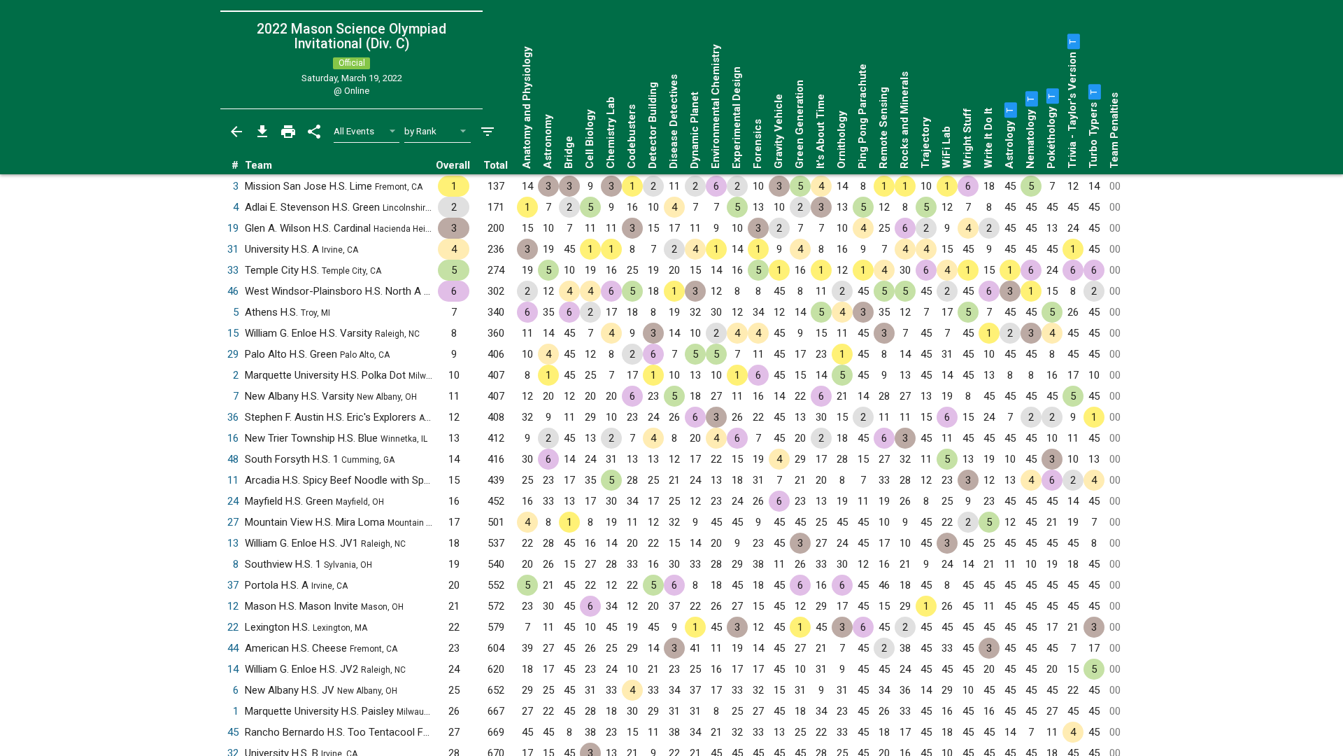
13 (233, 543)
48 (233, 459)
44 (233, 648)
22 (233, 627)
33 (233, 270)
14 (233, 669)
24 (233, 501)
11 (233, 480)
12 (233, 606)
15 (233, 333)
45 (233, 732)
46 (233, 291)
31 (233, 249)
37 (233, 585)
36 (233, 417)
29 (233, 354)
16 (233, 438)
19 (233, 228)
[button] (1009, 110)
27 (233, 522)
